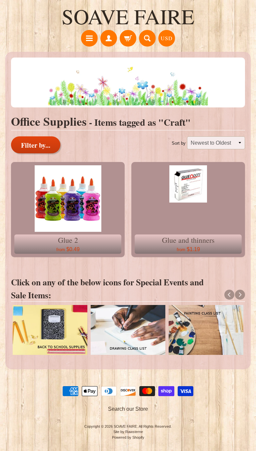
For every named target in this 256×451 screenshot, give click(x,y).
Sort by (179, 143)
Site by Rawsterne (128, 432)
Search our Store (128, 409)
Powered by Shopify (128, 437)
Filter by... (35, 145)
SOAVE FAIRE (128, 16)
